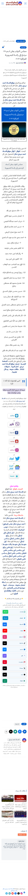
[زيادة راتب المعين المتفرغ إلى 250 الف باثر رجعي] (7, 814)
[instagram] (21, 893)
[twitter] (18, 893)
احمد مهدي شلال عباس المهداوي (14, 524)
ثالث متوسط (7, 544)
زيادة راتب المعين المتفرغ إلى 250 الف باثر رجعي (8, 821)
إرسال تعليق (21, 841)
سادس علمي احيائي (15, 556)
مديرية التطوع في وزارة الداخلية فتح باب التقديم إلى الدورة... (21, 822)
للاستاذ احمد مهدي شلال (14, 491)
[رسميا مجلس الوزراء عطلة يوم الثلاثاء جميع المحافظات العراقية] (20, 798)
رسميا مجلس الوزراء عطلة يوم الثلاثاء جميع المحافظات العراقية (21, 806)
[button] (20, 731)
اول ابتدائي (10, 532)
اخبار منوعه (23, 47)
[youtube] (12, 893)
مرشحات (11, 585)
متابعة (5, 624)
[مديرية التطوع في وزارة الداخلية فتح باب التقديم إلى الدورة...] (20, 814)
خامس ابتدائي (14, 538)
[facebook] (15, 893)
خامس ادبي (17, 550)
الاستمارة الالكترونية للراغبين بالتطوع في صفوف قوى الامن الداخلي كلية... (8, 806)
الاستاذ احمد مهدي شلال (13, 100)
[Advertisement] (14, 24)
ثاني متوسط (16, 544)
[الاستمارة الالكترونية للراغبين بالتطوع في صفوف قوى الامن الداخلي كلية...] (7, 798)
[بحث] (2, 3)
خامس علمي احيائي (13, 553)
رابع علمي (9, 547)
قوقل (18, 151)
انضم (5, 649)
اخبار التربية (14, 366)
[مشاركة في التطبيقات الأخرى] (6, 731)
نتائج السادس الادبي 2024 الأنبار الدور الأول (8, 41)
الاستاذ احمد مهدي (19, 63)
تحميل (5, 681)
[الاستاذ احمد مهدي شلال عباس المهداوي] (14, 3)
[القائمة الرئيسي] (25, 3)
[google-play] (9, 893)
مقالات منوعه (14, 369)
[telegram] (6, 893)
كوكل (13, 151)
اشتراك (5, 630)
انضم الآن (5, 611)
